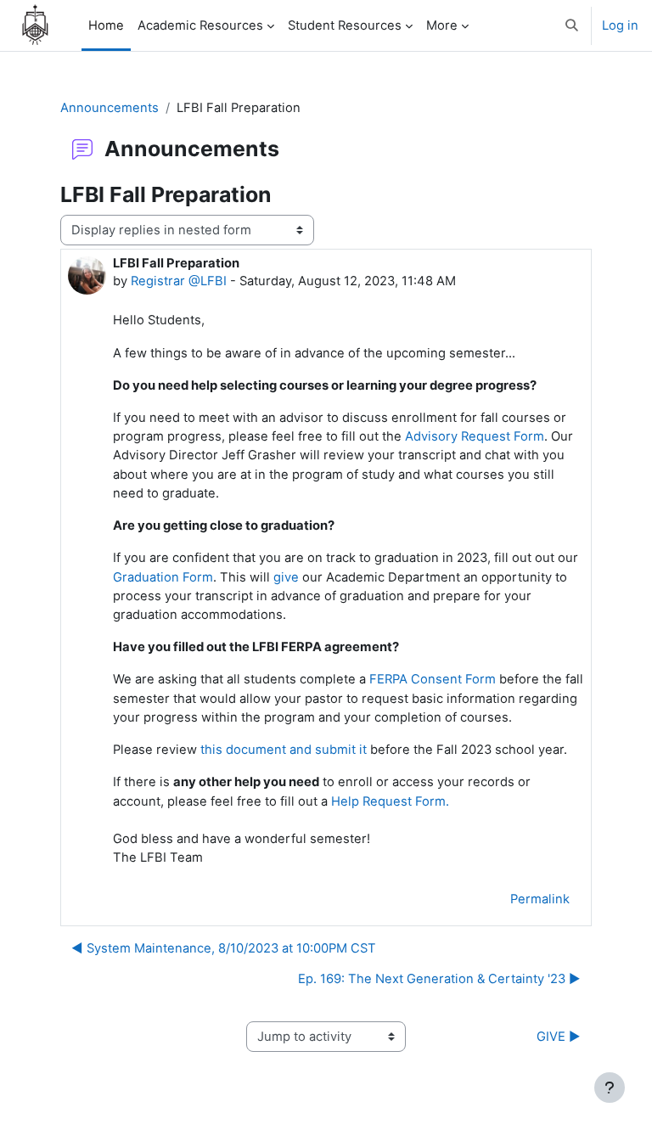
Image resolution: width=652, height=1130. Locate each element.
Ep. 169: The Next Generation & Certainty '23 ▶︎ (439, 979)
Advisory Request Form (474, 436)
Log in (620, 25)
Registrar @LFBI (179, 281)
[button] (572, 25)
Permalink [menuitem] (540, 899)
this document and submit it (283, 749)
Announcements (109, 107)
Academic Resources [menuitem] (200, 25)
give (286, 577)
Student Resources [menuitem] (345, 25)
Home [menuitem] (106, 25)
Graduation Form (163, 577)
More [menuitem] (442, 25)
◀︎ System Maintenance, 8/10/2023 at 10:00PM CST (223, 948)
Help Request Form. (390, 801)
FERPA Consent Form (432, 679)
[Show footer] (609, 1087)
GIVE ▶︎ (559, 1036)
